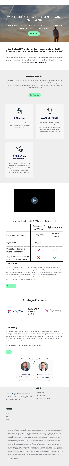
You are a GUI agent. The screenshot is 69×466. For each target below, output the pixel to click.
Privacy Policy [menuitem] (40, 392)
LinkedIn (29, 377)
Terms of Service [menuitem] (41, 395)
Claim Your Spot (33, 33)
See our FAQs (11, 286)
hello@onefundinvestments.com (20, 394)
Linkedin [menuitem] (7, 413)
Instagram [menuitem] (8, 419)
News (8, 352)
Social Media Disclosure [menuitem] (43, 398)
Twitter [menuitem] (7, 416)
